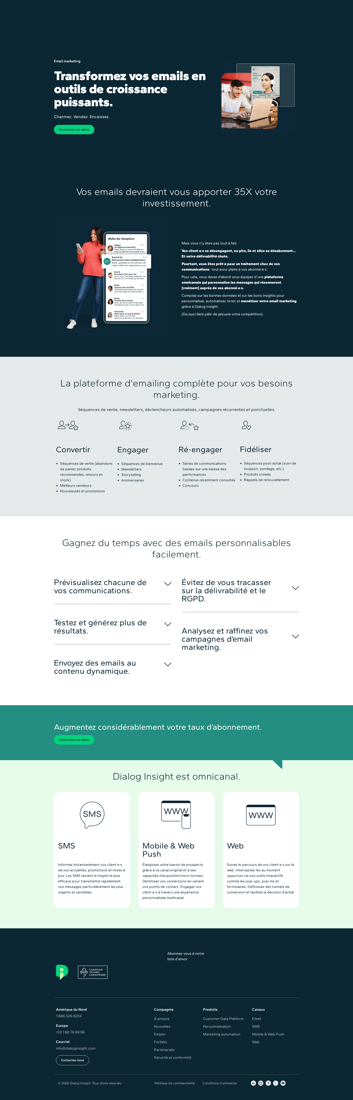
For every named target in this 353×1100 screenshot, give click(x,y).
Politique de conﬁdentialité (174, 1083)
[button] (114, 19)
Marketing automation (221, 1034)
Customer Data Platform (223, 1018)
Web (256, 1042)
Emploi (159, 1034)
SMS (256, 1026)
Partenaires (267, 4)
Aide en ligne (241, 4)
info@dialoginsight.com (75, 1048)
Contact (290, 4)
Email (256, 1018)
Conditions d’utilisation (220, 1083)
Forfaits (160, 1042)
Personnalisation (217, 1026)
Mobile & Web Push (268, 1034)
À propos (162, 1018)
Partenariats (164, 1049)
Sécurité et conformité (172, 1057)
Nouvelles (162, 1026)
